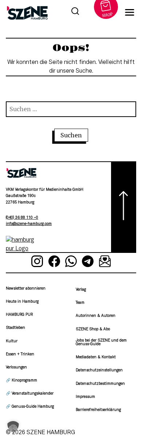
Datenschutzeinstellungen (99, 370)
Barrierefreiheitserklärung (98, 410)
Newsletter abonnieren (26, 288)
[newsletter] (104, 263)
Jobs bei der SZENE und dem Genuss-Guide (101, 342)
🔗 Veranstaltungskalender (30, 393)
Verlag (81, 289)
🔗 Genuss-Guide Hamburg (30, 406)
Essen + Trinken (20, 354)
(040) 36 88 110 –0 (22, 217)
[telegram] (87, 263)
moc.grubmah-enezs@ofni (29, 224)
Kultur (11, 341)
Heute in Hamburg (22, 301)
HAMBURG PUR (19, 314)
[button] (13, 427)
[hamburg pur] (21, 248)
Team (80, 302)
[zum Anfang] (123, 207)
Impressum (85, 397)
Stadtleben (15, 328)
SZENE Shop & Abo (93, 329)
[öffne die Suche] (75, 12)
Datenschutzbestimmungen (100, 383)
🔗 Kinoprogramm (21, 380)
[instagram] (37, 263)
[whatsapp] (71, 263)
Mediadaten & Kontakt (96, 357)
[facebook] (54, 263)
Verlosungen (16, 367)
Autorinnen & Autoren (95, 316)
